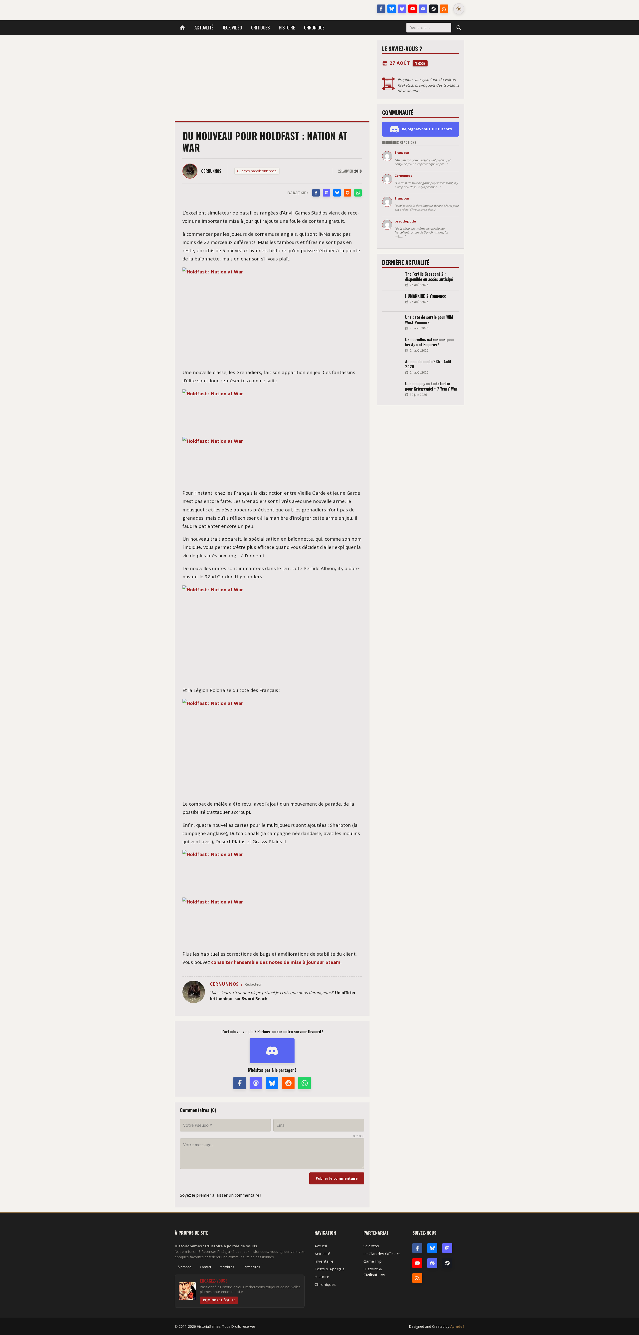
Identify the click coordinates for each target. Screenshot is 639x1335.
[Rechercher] (458, 27)
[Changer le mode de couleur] (458, 8)
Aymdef (457, 1326)
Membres (227, 1267)
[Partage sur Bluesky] (337, 193)
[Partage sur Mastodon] (326, 193)
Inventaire (324, 1261)
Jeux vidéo (232, 27)
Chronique (314, 27)
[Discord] (423, 8)
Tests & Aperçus (329, 1268)
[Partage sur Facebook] (316, 193)
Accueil (321, 1245)
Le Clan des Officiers (381, 1253)
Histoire (287, 27)
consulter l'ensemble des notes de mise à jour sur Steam (275, 962)
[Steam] (433, 8)
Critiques (260, 27)
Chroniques (325, 1284)
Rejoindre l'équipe (219, 1300)
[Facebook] (381, 8)
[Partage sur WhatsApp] (358, 193)
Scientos (371, 1245)
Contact (205, 1267)
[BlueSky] (432, 1248)
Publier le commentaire (337, 1178)
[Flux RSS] (444, 8)
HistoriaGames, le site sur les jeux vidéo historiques (214, 8)
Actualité (203, 27)
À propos (184, 1267)
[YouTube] (412, 8)
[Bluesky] (391, 8)
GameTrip (372, 1261)
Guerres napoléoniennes (257, 171)
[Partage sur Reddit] (347, 193)
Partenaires (251, 1267)
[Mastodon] (402, 8)
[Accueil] (182, 27)
